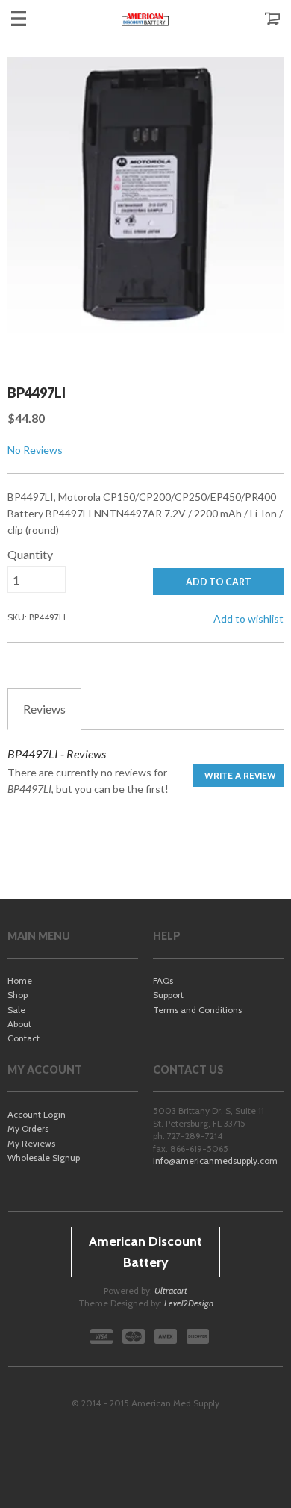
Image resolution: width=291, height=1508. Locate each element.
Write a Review (240, 775)
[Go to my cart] (257, 18)
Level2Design (188, 1303)
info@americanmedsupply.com (215, 1160)
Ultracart (170, 1290)
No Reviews (35, 449)
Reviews (44, 709)
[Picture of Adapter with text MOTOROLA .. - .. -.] (145, 202)
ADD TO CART (218, 582)
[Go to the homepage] (145, 18)
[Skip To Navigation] (33, 18)
